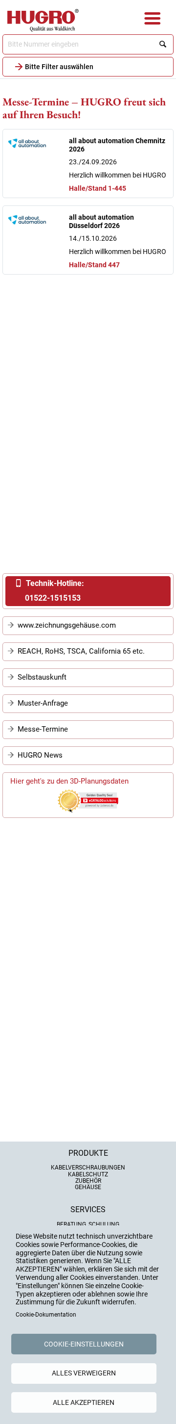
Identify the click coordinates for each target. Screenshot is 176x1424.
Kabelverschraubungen (88, 1167)
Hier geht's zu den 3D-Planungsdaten (69, 781)
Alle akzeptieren (83, 1402)
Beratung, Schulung (88, 1224)
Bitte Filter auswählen (59, 67)
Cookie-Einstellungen (84, 1344)
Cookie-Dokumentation (46, 1314)
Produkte (88, 1153)
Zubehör (88, 1180)
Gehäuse (88, 1187)
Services (88, 1209)
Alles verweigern (84, 1373)
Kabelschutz (88, 1174)
